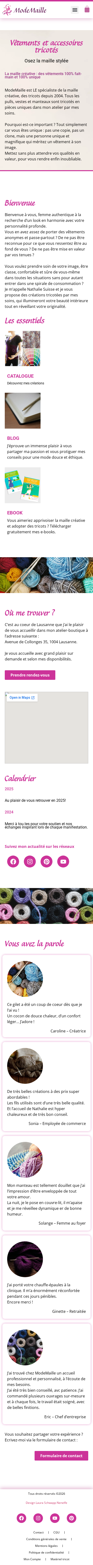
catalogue (20, 376)
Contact (38, 1532)
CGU (56, 1532)
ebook (15, 513)
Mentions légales (46, 1546)
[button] (75, 10)
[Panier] (87, 9)
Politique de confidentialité (46, 1552)
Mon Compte (32, 1559)
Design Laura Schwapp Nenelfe (46, 1503)
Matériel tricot (60, 1559)
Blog (13, 438)
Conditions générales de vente (46, 1539)
